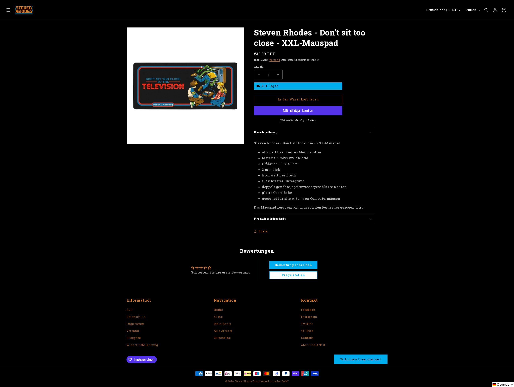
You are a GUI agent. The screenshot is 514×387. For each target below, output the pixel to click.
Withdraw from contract (360, 359)
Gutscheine (222, 338)
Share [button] (263, 231)
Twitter (307, 324)
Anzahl (258, 66)
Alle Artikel (223, 331)
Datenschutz (136, 317)
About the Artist (313, 345)
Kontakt (307, 338)
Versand (274, 59)
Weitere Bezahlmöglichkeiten (298, 120)
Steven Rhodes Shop (246, 381)
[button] (8, 10)
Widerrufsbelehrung (142, 345)
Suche (218, 317)
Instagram (309, 317)
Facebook (308, 310)
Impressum (135, 324)
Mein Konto (223, 324)
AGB (129, 310)
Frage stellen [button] (293, 275)
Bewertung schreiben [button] (293, 265)
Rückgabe (133, 338)
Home (218, 310)
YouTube (307, 331)
